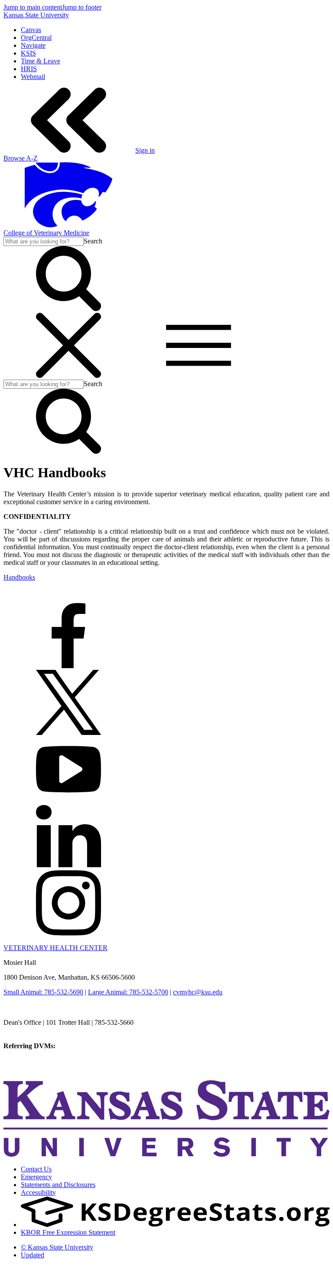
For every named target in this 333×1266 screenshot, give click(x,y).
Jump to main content (32, 7)
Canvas (31, 29)
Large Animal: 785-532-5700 (128, 992)
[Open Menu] (133, 375)
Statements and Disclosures (58, 1184)
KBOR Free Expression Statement (68, 1232)
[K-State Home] (68, 225)
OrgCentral (36, 37)
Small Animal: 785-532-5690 (43, 992)
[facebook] (68, 665)
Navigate (33, 45)
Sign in (145, 150)
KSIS (28, 53)
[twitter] (68, 732)
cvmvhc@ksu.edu (197, 992)
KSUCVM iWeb (26, 1061)
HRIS (29, 68)
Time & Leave (40, 61)
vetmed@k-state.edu (31, 1030)
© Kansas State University (57, 1247)
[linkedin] (68, 866)
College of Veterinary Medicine (46, 232)
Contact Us (36, 1169)
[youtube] (68, 799)
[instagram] (68, 933)
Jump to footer (81, 7)
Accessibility (38, 1192)
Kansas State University (36, 15)
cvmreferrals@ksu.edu (88, 1046)
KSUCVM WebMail (32, 1069)
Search (93, 241)
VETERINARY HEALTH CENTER (55, 947)
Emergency (36, 1177)
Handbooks (19, 577)
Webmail (33, 76)
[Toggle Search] (68, 308)
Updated (32, 1255)
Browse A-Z (20, 158)
